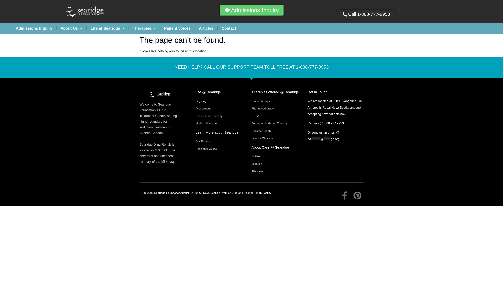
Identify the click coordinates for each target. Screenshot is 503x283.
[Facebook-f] (345, 195)
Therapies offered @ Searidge (275, 92)
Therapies (142, 28)
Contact (229, 28)
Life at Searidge (105, 28)
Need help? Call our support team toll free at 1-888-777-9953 (251, 67)
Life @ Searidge (208, 92)
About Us (69, 28)
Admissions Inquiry (34, 28)
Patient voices (177, 28)
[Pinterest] (357, 195)
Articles (206, 28)
